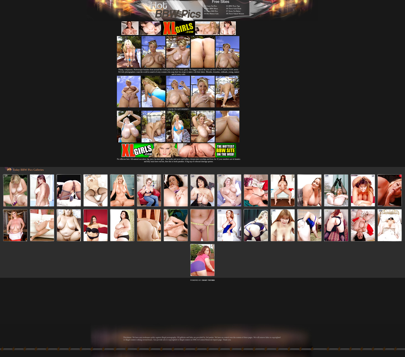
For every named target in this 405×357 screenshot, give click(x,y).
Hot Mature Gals (212, 14)
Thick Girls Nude (235, 8)
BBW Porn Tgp (234, 6)
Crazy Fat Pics (211, 6)
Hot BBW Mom (212, 8)
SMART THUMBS (208, 280)
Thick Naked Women (236, 14)
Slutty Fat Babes (234, 11)
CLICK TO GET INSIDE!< (178, 109)
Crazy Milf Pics (212, 11)
